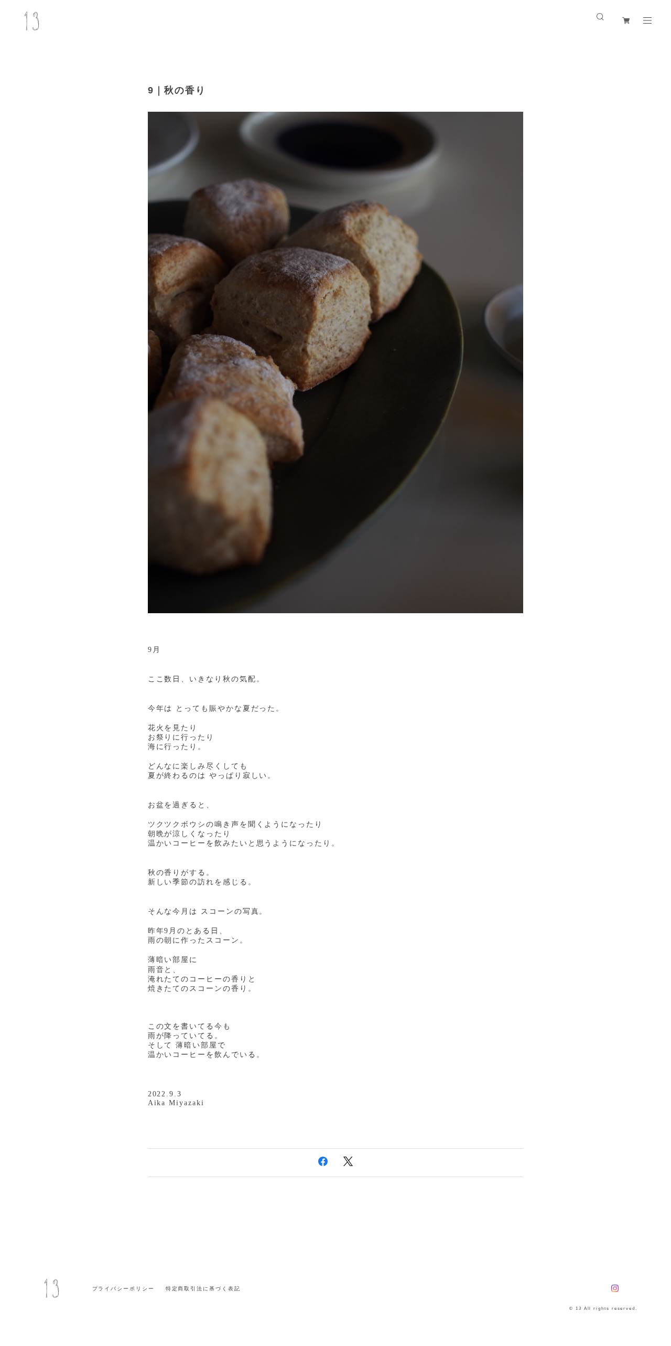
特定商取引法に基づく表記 (203, 1288)
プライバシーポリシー (123, 1288)
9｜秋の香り (177, 90)
